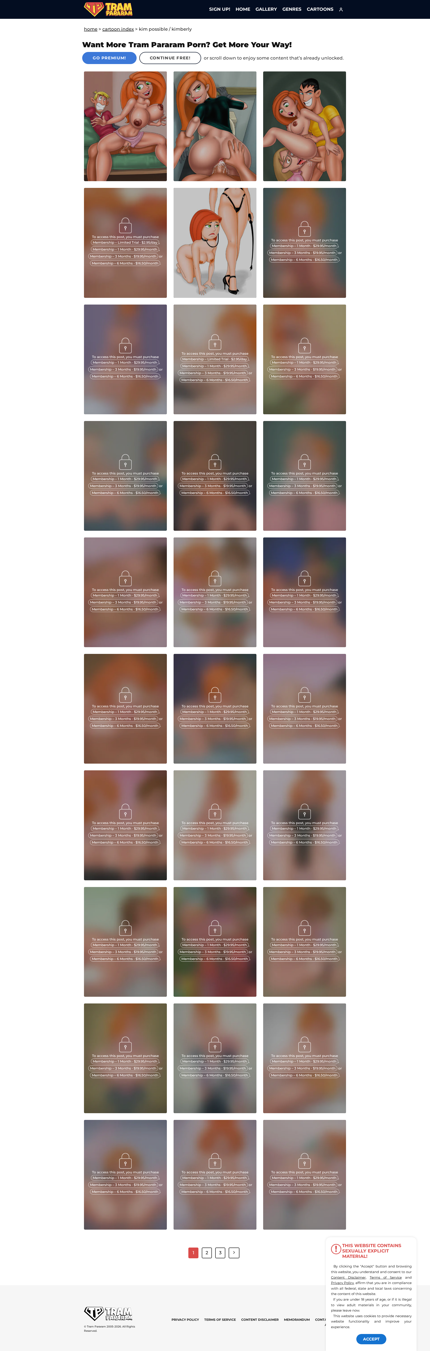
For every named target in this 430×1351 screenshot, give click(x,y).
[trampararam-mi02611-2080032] (304, 645)
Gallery (266, 9)
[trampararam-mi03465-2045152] (125, 412)
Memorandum (297, 1320)
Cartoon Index (118, 29)
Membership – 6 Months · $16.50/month (125, 263)
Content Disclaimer (260, 1320)
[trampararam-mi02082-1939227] (304, 1228)
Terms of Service (220, 1320)
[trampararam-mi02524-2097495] (304, 762)
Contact (323, 1320)
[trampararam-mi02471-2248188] (125, 878)
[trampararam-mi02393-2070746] (304, 878)
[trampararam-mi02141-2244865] (125, 1228)
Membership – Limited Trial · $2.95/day (125, 242)
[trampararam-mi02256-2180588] (125, 995)
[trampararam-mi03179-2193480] (125, 529)
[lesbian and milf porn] (304, 529)
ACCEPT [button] (371, 1339)
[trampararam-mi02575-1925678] (125, 762)
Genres (291, 9)
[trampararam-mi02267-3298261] (215, 995)
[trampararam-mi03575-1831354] (125, 296)
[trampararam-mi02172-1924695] (304, 1111)
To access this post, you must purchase (125, 237)
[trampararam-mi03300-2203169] (304, 412)
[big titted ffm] (215, 529)
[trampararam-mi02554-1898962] (215, 762)
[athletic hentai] (215, 645)
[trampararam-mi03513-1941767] (304, 296)
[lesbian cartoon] (125, 645)
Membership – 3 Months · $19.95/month (123, 256)
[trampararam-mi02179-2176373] (215, 1111)
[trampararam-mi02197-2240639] (125, 1111)
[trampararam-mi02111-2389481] (215, 1228)
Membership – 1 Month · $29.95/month (125, 249)
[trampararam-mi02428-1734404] (215, 878)
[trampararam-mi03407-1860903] (215, 412)
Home (243, 9)
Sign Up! (219, 9)
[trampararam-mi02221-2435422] (304, 995)
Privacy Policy (185, 1320)
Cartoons (320, 9)
